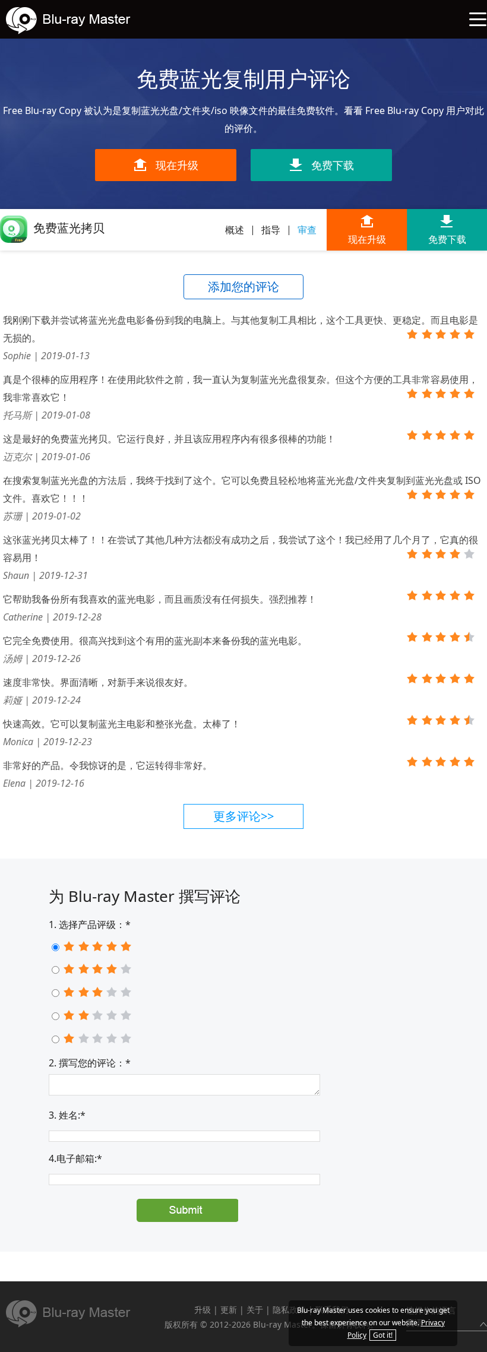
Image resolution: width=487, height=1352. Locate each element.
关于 (254, 1309)
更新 (228, 1309)
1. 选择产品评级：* (90, 924)
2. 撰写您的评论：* (90, 1062)
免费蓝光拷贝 (69, 228)
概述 (234, 229)
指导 (270, 229)
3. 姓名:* (67, 1115)
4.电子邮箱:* (75, 1158)
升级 (202, 1309)
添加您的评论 (243, 286)
